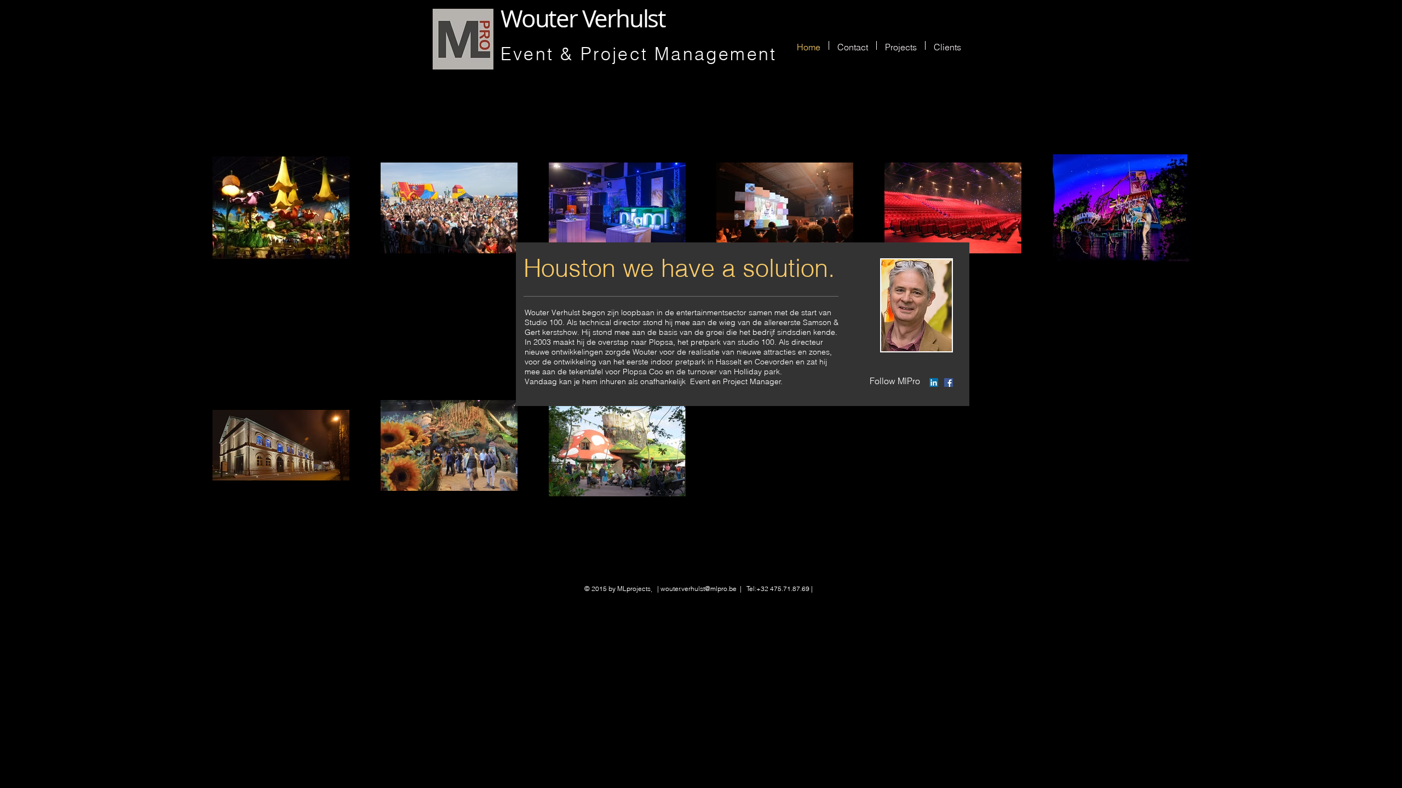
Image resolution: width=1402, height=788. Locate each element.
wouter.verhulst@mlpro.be (698, 588)
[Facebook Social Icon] (948, 382)
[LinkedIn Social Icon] (933, 382)
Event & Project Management (639, 54)
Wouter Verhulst (585, 18)
